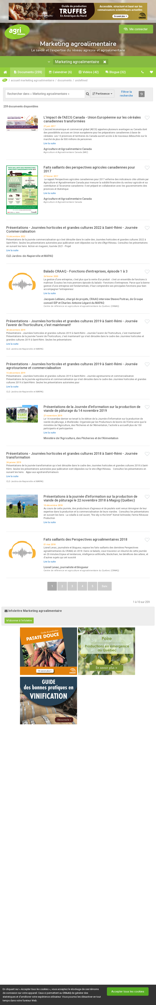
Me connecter (138, 29)
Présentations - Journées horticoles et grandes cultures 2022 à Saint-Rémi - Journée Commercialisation (72, 229)
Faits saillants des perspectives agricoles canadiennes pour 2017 (89, 169)
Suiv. (105, 586)
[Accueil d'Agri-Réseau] (17, 31)
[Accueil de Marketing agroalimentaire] (5, 72)
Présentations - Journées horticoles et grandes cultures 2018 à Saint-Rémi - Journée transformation (72, 455)
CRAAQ (67, 993)
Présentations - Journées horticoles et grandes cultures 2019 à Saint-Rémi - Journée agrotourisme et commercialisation (72, 366)
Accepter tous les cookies (127, 991)
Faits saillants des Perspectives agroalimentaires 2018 (85, 539)
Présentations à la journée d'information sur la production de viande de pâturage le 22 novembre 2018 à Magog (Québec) (90, 498)
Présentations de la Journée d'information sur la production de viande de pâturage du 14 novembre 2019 (92, 409)
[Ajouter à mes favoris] (147, 118)
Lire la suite (50, 143)
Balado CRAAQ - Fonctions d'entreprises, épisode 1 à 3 (85, 271)
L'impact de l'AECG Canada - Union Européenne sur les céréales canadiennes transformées (92, 119)
